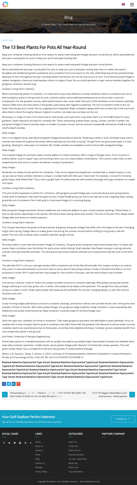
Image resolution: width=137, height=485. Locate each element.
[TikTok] (31, 443)
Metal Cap (72, 463)
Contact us (121, 418)
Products (39, 450)
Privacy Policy (41, 471)
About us (39, 446)
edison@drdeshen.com (90, 481)
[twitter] (15, 443)
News (37, 454)
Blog (54, 24)
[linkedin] (9, 443)
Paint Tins (72, 442)
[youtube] (20, 443)
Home (46, 24)
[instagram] (25, 443)
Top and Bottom (75, 471)
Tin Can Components (77, 459)
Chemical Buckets (76, 454)
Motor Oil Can (74, 450)
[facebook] (4, 443)
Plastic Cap (73, 467)
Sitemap (38, 467)
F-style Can (73, 446)
